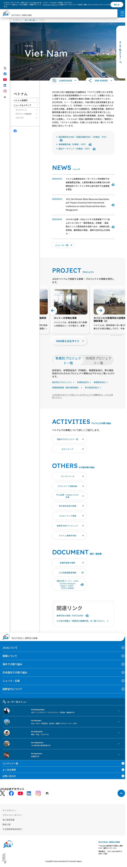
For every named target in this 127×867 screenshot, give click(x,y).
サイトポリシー (9, 810)
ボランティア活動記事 (24, 114)
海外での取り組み (12, 664)
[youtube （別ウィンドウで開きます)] (20, 793)
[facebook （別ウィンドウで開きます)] (11, 793)
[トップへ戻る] (121, 793)
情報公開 (6, 824)
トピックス (20, 117)
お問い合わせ (9, 776)
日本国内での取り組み (14, 672)
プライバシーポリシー (50, 4)
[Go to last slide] (52, 310)
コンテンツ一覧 (10, 763)
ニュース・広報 (11, 680)
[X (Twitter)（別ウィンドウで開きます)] (5, 68)
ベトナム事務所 (21, 100)
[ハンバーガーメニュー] (122, 12)
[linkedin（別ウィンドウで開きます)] (5, 85)
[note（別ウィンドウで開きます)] (5, 97)
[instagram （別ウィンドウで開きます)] (38, 793)
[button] (64, 81)
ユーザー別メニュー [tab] (17, 701)
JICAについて (10, 647)
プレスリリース (21, 110)
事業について (9, 656)
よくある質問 (9, 769)
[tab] (109, 335)
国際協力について (12, 689)
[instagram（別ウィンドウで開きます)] (5, 91)
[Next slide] (100, 310)
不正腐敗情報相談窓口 (12, 829)
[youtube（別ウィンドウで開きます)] (5, 79)
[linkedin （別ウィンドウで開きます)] (29, 793)
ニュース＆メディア (22, 105)
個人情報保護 (8, 819)
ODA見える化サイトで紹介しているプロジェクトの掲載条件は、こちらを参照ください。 (82, 396)
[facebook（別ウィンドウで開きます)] (5, 73)
